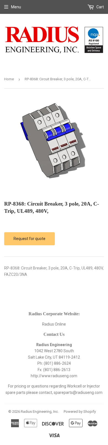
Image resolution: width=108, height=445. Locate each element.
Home (9, 79)
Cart (100, 7)
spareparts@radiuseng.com (78, 392)
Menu (16, 7)
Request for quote (29, 238)
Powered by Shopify (80, 411)
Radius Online (54, 324)
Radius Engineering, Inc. (40, 411)
